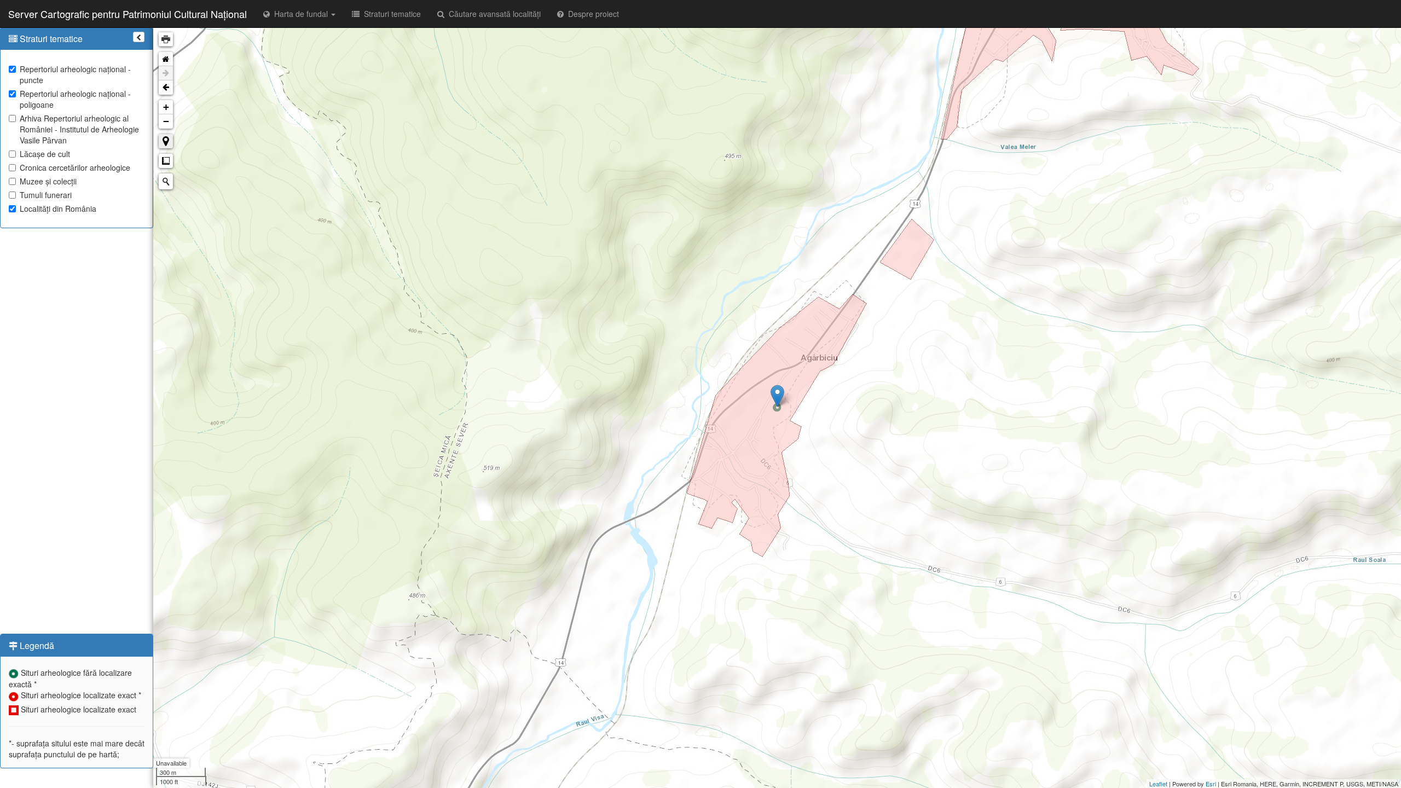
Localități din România (58, 208)
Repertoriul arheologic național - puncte (75, 74)
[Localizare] (166, 141)
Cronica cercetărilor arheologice (75, 167)
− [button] (166, 121)
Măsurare (166, 161)
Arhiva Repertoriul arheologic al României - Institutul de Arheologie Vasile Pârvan (79, 129)
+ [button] (166, 107)
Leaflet (1158, 783)
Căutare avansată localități (492, 13)
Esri (1211, 783)
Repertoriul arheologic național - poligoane (75, 99)
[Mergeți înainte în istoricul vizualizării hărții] (166, 73)
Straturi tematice (390, 13)
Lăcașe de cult (45, 153)
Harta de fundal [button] (300, 13)
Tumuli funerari (46, 194)
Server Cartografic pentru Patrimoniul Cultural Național (127, 14)
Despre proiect (591, 13)
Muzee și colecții (48, 181)
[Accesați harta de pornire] (166, 59)
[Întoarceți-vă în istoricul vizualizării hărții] (166, 87)
